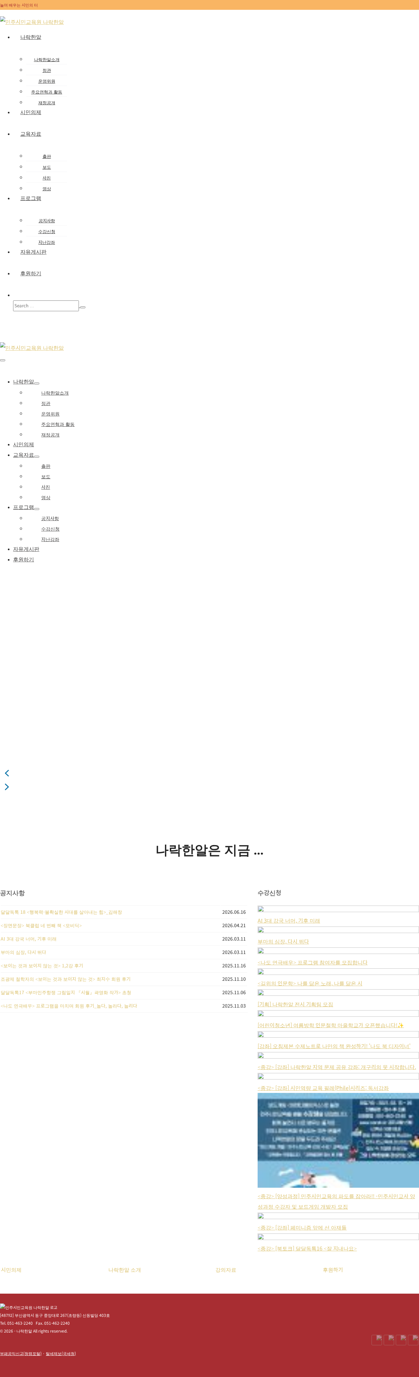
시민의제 (30, 112)
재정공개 (46, 102)
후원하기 (30, 273)
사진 (47, 178)
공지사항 (47, 220)
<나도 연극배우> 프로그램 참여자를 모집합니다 (313, 962)
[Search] (82, 307)
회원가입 (404, 12)
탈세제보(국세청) (61, 1353)
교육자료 (30, 134)
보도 (47, 167)
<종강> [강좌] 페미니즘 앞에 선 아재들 (302, 1227)
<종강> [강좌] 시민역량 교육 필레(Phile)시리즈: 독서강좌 (323, 1088)
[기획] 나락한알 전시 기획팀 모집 (295, 1004)
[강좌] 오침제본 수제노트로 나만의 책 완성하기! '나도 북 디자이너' (334, 1046)
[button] (216, 306)
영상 (47, 188)
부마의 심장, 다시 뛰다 (283, 941)
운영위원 (46, 81)
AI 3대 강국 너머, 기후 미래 (289, 920)
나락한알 (30, 37)
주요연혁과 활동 (46, 92)
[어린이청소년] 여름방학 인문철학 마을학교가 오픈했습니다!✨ (331, 1025)
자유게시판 (33, 252)
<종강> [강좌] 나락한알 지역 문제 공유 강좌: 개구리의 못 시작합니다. (337, 1067)
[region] (209, 687)
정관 (47, 70)
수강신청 (46, 231)
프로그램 (30, 198)
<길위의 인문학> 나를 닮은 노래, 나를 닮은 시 (310, 983)
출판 (47, 156)
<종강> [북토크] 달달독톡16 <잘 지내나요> (307, 1248)
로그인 (385, 12)
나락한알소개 (47, 59)
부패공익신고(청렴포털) (21, 1353)
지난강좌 (46, 242)
